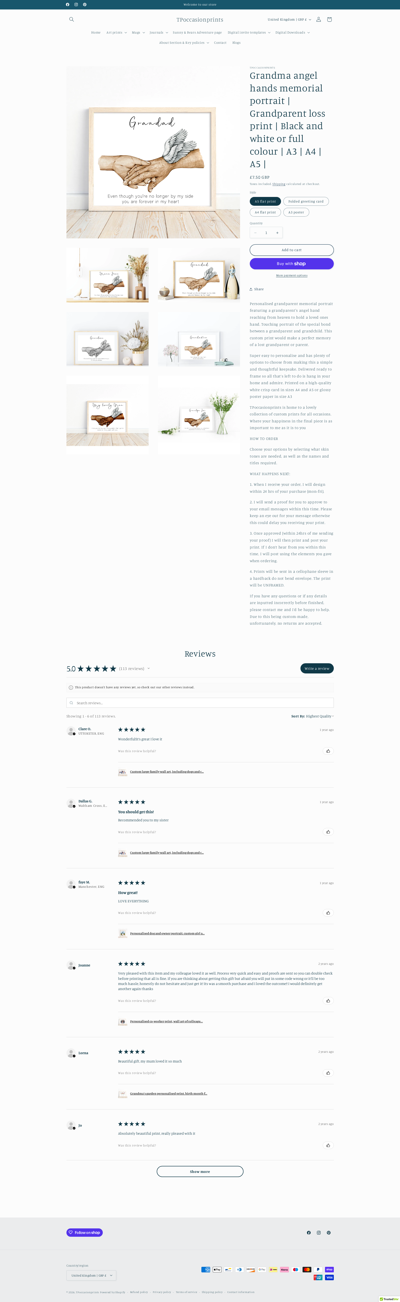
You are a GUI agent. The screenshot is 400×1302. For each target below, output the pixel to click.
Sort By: (298, 716)
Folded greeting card (306, 201)
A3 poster (296, 212)
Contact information (240, 1292)
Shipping (278, 184)
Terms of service (186, 1292)
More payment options (292, 275)
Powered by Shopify (112, 1292)
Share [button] (259, 289)
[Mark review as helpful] (328, 751)
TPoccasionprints (87, 1292)
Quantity (256, 223)
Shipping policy (212, 1292)
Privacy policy (162, 1292)
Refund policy (139, 1292)
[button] (71, 19)
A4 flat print (265, 212)
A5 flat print (265, 201)
